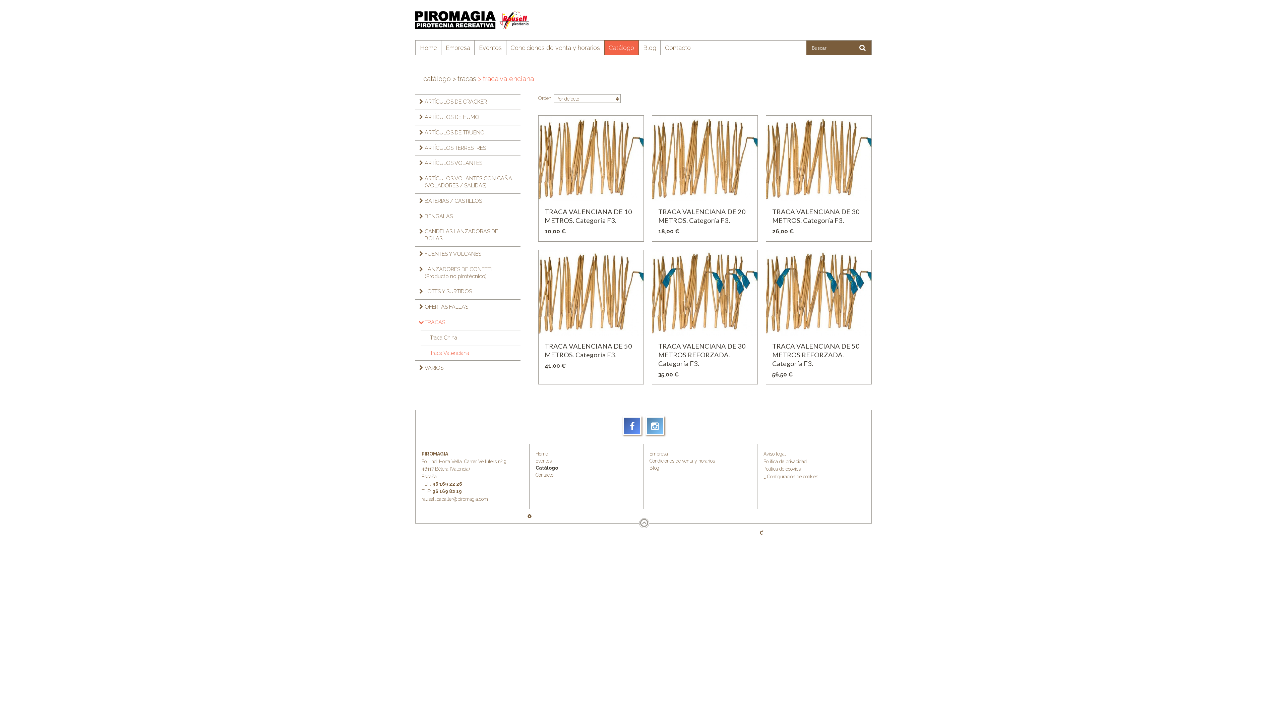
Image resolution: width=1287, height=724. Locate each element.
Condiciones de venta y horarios (555, 47)
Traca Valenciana (449, 353)
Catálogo (621, 47)
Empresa (458, 47)
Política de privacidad (785, 461)
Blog (649, 47)
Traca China (443, 338)
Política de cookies (782, 469)
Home (428, 47)
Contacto (678, 47)
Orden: (558, 99)
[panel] (530, 516)
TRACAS (464, 79)
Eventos (490, 47)
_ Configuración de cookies (790, 476)
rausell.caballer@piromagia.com (455, 499)
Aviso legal (774, 454)
